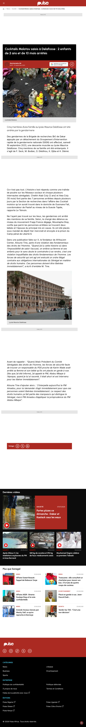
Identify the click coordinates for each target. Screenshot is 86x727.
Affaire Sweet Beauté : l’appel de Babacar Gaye (26, 579)
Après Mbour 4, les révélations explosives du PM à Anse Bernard (15, 555)
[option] (15, 548)
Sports (61, 606)
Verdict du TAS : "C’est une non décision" (69, 611)
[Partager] (72, 64)
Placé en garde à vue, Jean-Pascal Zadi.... (70, 595)
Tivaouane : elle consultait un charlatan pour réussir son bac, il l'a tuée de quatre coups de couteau (71, 581)
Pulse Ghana (7, 706)
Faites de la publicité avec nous (15, 693)
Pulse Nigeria (8, 702)
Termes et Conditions (54, 689)
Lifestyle (49, 667)
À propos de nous (10, 689)
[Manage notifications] (81, 723)
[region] (43, 547)
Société (14, 9)
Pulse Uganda (51, 702)
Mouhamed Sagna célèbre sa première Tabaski (67, 554)
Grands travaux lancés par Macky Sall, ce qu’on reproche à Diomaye (27, 612)
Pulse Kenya (7, 711)
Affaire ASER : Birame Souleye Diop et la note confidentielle (25, 597)
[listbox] (43, 547)
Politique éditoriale (53, 684)
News (8, 9)
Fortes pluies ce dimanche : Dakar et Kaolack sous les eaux (49, 514)
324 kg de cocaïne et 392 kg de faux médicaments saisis (41, 554)
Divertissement (64, 591)
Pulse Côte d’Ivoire (53, 706)
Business (6, 671)
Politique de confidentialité (13, 684)
